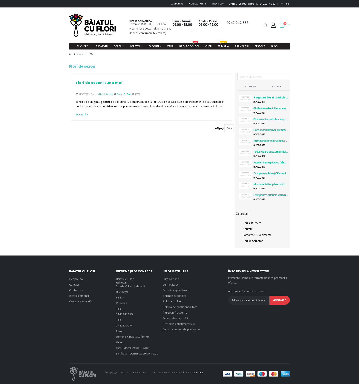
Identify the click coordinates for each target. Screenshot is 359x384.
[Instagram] (287, 3)
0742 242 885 (238, 22)
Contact (74, 284)
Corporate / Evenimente (257, 235)
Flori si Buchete (106, 94)
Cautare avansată (80, 301)
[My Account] (273, 25)
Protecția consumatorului (179, 324)
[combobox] (263, 76)
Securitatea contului (175, 318)
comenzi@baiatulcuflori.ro (132, 336)
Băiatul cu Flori (125, 279)
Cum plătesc (170, 284)
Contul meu (76, 290)
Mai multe (82, 114)
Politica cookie (172, 301)
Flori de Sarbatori (253, 241)
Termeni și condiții (174, 296)
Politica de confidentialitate (180, 307)
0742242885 (124, 314)
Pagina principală (70, 54)
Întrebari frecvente (175, 312)
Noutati (247, 229)
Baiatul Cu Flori (124, 94)
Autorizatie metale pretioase (181, 329)
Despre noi (76, 279)
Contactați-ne (197, 3)
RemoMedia (197, 372)
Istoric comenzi (79, 296)
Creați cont (219, 3)
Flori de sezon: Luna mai (99, 82)
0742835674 (124, 325)
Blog (80, 53)
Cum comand (171, 279)
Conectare (177, 3)
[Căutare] (287, 77)
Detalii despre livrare (176, 290)
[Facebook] (282, 3)
